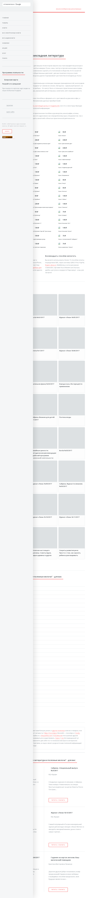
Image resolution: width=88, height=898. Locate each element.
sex (62, 738)
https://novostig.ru (50, 733)
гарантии (9, 105)
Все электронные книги (11, 33)
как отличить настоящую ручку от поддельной (42, 106)
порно (57, 738)
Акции (4, 48)
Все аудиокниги (8, 38)
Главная (5, 18)
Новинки (5, 43)
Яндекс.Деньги (50, 265)
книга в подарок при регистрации (68, 9)
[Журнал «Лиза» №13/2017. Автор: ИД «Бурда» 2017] (50, 812)
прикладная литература (47, 55)
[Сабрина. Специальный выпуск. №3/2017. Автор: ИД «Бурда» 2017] (50, 768)
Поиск (4, 58)
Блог (4, 53)
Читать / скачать (58, 800)
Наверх (7, 131)
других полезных (58, 731)
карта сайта (10, 112)
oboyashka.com (46, 736)
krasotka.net (58, 736)
